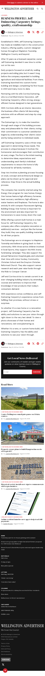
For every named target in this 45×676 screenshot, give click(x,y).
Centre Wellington (8, 412)
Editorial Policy (6, 649)
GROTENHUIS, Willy (7, 610)
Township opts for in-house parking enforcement (18, 538)
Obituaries (5, 604)
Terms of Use (5, 643)
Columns (4, 588)
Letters (4, 572)
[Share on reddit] (38, 32)
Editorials (5, 556)
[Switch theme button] (42, 8)
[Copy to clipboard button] (42, 32)
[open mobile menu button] (2, 8)
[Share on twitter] (33, 32)
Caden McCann (8, 524)
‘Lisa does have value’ (8, 582)
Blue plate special (7, 566)
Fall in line (4, 558)
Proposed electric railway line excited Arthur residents (20, 590)
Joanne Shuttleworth (12, 418)
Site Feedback (5, 651)
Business (4, 15)
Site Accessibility (6, 654)
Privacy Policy (5, 646)
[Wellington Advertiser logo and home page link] (19, 9)
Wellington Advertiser (15, 32)
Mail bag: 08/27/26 (7, 574)
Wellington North (7, 517)
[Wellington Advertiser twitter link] (3, 664)
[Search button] (37, 8)
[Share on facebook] (29, 32)
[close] (42, 2)
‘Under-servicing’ (7, 578)
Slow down (4, 594)
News (21, 412)
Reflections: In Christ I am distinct (13, 598)
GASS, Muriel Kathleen (8, 606)
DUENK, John (5, 614)
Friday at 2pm (5, 562)
